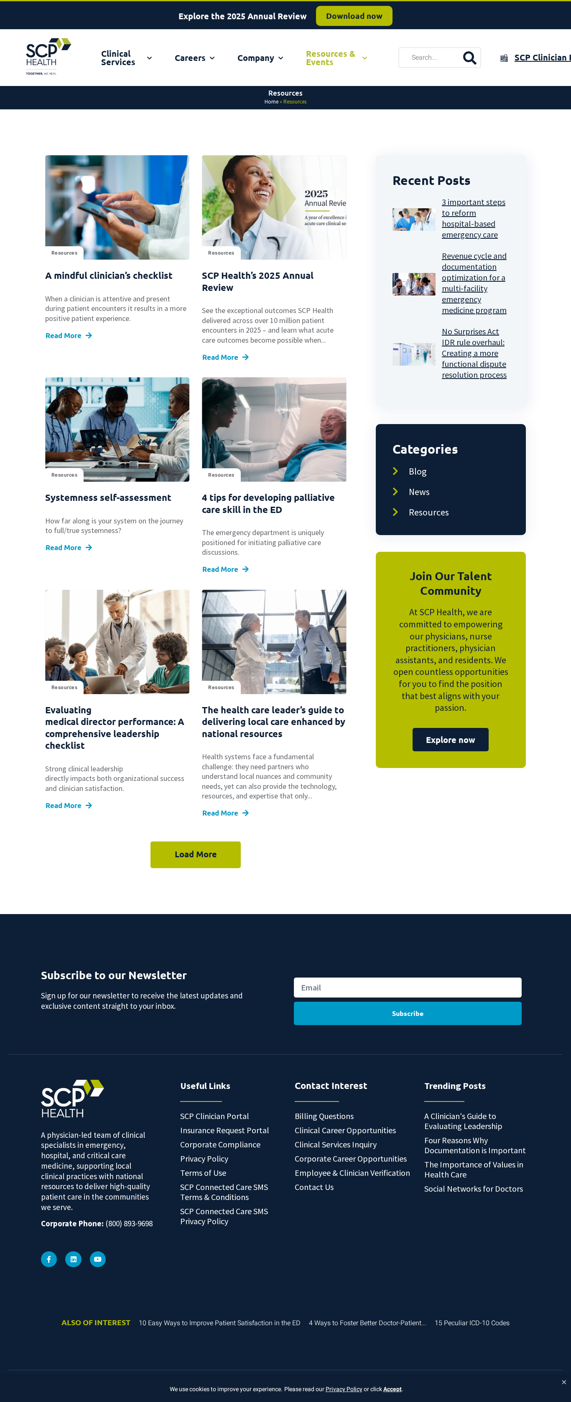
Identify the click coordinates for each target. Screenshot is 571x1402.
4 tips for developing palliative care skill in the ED (268, 503)
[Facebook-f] (49, 1259)
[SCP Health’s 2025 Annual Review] (274, 207)
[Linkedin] (73, 1259)
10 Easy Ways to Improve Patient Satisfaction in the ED (220, 1323)
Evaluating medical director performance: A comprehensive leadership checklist (114, 727)
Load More (196, 854)
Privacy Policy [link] (344, 1389)
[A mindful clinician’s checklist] (117, 207)
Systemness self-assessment (108, 497)
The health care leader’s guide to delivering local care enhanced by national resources (273, 721)
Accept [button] (392, 1389)
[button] (564, 1382)
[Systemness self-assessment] (117, 429)
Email (302, 968)
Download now (354, 14)
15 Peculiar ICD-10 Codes (472, 1323)
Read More (64, 335)
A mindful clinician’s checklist (109, 275)
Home (271, 101)
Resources (64, 253)
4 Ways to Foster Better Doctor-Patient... (367, 1323)
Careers (190, 57)
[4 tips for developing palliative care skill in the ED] (274, 429)
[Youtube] (98, 1259)
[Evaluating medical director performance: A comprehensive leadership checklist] (117, 642)
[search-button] (469, 57)
